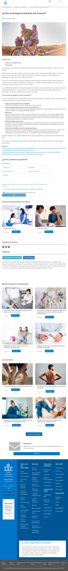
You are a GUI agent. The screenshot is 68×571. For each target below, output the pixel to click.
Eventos (46, 504)
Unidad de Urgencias (22, 520)
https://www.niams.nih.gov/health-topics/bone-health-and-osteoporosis (22, 154)
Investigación (59, 477)
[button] (49, 1)
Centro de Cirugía (24, 502)
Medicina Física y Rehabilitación (36, 473)
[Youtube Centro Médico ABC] (8, 488)
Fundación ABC (59, 511)
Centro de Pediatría (22, 498)
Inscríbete (37, 453)
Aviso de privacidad (12, 563)
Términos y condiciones (3, 563)
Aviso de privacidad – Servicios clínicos (23, 563)
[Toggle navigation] (60, 2)
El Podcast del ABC (47, 495)
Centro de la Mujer (23, 480)
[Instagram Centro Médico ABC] (10, 486)
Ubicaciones (47, 474)
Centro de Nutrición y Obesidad (23, 486)
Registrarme (8, 513)
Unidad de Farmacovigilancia (48, 478)
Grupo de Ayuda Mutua (36, 512)
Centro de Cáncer (24, 476)
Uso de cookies (44, 563)
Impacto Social (47, 482)
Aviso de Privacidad (22, 189)
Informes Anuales (60, 474)
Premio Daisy (59, 486)
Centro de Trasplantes (23, 515)
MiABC (57, 505)
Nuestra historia (59, 480)
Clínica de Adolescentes (35, 485)
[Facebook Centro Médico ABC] (7, 486)
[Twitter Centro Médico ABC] (12, 486)
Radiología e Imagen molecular (36, 526)
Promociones (47, 485)
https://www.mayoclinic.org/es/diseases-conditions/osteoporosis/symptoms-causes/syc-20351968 (31, 152)
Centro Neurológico (23, 506)
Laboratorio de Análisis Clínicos (36, 521)
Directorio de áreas (8, 493)
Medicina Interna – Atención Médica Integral (24, 526)
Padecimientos (47, 507)
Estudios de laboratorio (47, 500)
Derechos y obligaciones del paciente (54, 563)
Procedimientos (48, 511)
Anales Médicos (59, 508)
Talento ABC (59, 489)
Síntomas (46, 517)
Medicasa (34, 505)
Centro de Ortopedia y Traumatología (16, 141)
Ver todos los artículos (34, 434)
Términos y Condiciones (36, 189)
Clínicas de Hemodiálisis (35, 489)
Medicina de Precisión (35, 517)
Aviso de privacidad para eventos (36, 563)
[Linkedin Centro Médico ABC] (5, 486)
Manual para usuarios (47, 470)
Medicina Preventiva (34, 468)
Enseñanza (58, 471)
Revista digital (47, 514)
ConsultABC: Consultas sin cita (36, 494)
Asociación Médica (58, 498)
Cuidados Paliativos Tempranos (35, 500)
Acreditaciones (59, 468)
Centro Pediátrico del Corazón (24, 511)
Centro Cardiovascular (24, 472)
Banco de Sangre (36, 508)
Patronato (58, 483)
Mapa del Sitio (64, 563)
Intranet (57, 502)
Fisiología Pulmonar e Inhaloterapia (35, 479)
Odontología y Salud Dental (35, 531)
